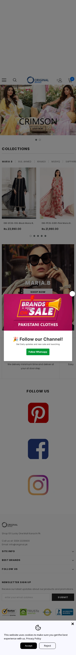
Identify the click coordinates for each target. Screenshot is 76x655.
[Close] (73, 624)
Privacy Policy (33, 638)
